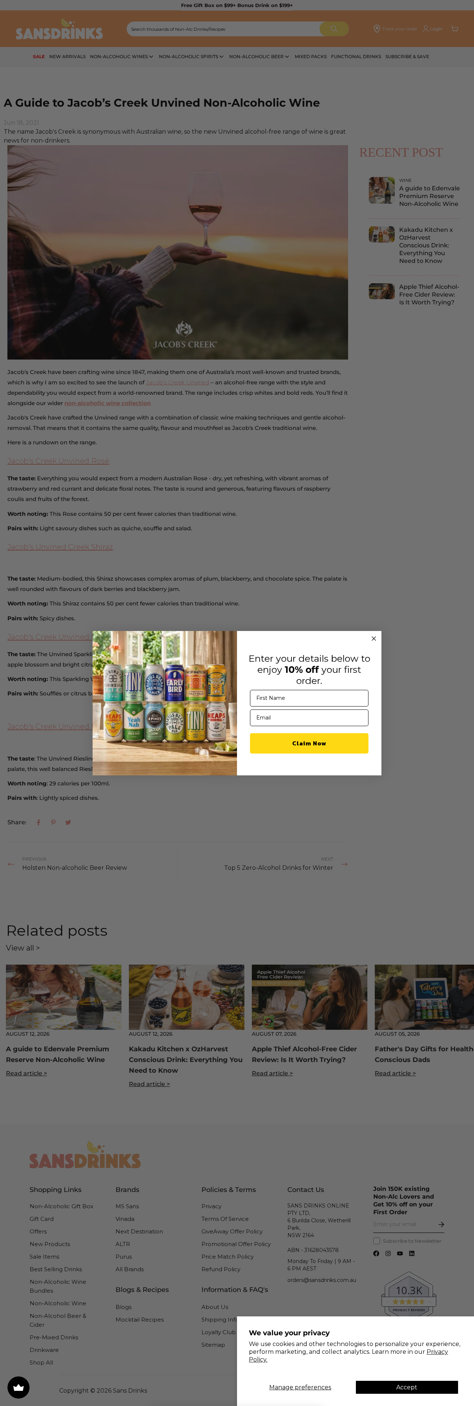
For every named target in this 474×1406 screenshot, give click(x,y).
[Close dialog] (373, 638)
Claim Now (309, 743)
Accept (406, 1387)
